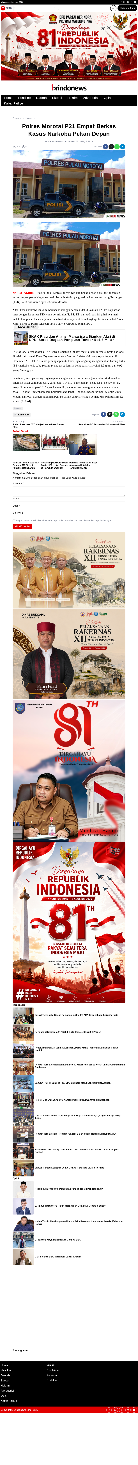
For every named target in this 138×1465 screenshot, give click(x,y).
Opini (107, 98)
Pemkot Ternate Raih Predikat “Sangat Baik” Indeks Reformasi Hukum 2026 (76, 1134)
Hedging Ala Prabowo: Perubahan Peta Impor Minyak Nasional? (69, 1189)
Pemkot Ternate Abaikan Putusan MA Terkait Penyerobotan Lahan (26, 465)
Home (8, 98)
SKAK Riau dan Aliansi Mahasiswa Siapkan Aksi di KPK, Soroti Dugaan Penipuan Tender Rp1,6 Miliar (72, 338)
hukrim (17, 408)
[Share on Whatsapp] (117, 146)
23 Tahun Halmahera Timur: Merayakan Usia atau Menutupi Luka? (70, 1206)
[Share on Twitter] (111, 146)
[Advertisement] (69, 1438)
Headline (24, 98)
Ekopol (57, 98)
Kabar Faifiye (13, 103)
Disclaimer (14, 1358)
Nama (16, 498)
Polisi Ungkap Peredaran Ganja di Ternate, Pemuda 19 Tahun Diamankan (54, 465)
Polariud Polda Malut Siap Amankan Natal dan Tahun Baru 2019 (83, 465)
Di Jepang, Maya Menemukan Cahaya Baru (58, 1240)
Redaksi (14, 1354)
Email (16, 506)
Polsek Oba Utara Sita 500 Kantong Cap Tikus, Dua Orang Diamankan (72, 1100)
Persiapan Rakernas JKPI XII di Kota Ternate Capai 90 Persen (68, 1032)
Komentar (18, 483)
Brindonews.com (22, 1410)
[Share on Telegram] (122, 146)
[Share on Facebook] (105, 146)
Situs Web (18, 513)
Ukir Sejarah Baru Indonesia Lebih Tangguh (58, 1256)
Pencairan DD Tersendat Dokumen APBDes (102, 424)
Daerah (41, 98)
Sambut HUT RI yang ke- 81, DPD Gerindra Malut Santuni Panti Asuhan (73, 1083)
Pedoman (14, 1356)
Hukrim (72, 98)
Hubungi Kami (127, 8)
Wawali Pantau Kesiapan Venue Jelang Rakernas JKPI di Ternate (69, 1168)
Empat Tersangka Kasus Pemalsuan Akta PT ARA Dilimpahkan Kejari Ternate (76, 1015)
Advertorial (90, 98)
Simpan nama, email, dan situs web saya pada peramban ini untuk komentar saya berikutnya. (63, 520)
